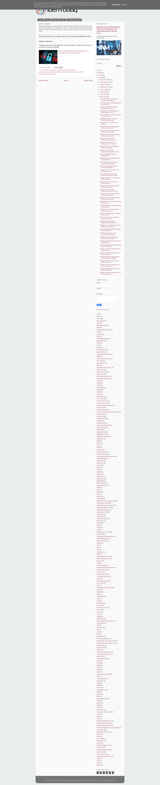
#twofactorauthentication (104, 712)
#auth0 (99, 347)
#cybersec (54, 70)
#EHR (98, 447)
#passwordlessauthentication (105, 621)
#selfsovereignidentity (103, 674)
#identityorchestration (103, 509)
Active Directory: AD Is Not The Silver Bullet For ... (109, 182)
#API (98, 336)
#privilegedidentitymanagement (106, 643)
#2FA (98, 316)
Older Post (88, 81)
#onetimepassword (102, 607)
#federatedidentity (102, 454)
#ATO (98, 343)
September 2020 (105, 87)
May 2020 (103, 97)
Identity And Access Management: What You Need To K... (110, 127)
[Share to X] (58, 67)
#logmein (99, 561)
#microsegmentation (103, 581)
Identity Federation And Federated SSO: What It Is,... (110, 178)
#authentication (101, 349)
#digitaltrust (100, 438)
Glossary (55, 20)
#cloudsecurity (101, 398)
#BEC (98, 365)
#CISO (99, 394)
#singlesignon (101, 689)
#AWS (98, 356)
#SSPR (99, 705)
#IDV (98, 525)
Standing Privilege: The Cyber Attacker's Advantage (108, 119)
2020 (100, 77)
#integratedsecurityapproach (105, 536)
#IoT (98, 545)
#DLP (98, 441)
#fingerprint (100, 463)
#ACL (98, 323)
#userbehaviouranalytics (104, 725)
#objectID (99, 592)
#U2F (98, 714)
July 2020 (103, 92)
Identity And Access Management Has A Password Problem (109, 257)
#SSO (98, 703)
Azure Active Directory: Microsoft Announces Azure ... (109, 218)
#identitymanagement (62, 72)
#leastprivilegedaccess (103, 556)
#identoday (100, 521)
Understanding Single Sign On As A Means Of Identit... (110, 269)
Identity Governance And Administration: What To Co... (109, 190)
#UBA (98, 716)
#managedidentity (102, 574)
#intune (99, 543)
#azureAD (99, 361)
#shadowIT (100, 681)
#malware (99, 572)
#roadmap (100, 656)
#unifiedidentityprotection (104, 721)
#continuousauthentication (104, 405)
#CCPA (99, 385)
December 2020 (105, 79)
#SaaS (99, 663)
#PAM (98, 616)
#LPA (98, 563)
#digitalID (99, 429)
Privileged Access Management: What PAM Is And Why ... (109, 237)
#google (99, 474)
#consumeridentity (102, 403)
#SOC (98, 696)
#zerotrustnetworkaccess (104, 756)
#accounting (100, 321)
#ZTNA (99, 765)
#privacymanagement (103, 638)
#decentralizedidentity (103, 425)
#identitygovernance (103, 503)
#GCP (98, 469)
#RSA (98, 661)
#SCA (98, 667)
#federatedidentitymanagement (106, 456)
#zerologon (100, 747)
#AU (98, 345)
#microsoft (100, 583)
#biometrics (100, 369)
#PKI (98, 634)
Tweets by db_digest (103, 59)
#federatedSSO (101, 458)
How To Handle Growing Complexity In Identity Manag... (110, 245)
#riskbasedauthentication (104, 652)
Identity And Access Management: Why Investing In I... (110, 253)
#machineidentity (102, 565)
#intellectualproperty (103, 538)
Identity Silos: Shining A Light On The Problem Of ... (109, 170)
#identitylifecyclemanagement (105, 505)
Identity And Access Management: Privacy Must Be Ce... (110, 265)
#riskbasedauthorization (104, 654)
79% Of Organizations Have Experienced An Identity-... (108, 233)
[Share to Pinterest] (62, 67)
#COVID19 (47, 70)
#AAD (98, 318)
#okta (98, 601)
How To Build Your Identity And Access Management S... (109, 162)
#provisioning (100, 645)
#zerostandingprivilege (103, 749)
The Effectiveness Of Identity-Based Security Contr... (110, 103)
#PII (98, 629)
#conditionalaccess (102, 401)
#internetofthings (101, 541)
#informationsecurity (45, 74)
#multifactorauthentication (104, 587)
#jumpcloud (100, 552)
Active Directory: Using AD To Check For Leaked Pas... (110, 115)
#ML (98, 585)
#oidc (98, 598)
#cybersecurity (61, 70)
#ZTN (98, 763)
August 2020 (104, 89)
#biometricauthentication (104, 367)
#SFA (98, 676)
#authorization (101, 352)
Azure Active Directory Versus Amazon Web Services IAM (108, 174)
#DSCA (99, 443)
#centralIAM (100, 387)
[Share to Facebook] (60, 67)
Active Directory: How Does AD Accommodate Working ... (109, 99)
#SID (98, 683)
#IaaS (98, 489)
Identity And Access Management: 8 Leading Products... (110, 273)
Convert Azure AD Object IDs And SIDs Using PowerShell (109, 131)
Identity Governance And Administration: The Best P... (109, 143)
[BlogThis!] (57, 67)
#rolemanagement (102, 658)
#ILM (98, 529)
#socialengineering (102, 698)
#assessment (100, 341)
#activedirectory (101, 325)
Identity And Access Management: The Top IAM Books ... (110, 186)
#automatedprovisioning (104, 354)
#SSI (98, 701)
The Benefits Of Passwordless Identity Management (108, 107)
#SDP (98, 672)
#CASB (99, 383)
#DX (98, 445)
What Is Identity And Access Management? (108, 154)
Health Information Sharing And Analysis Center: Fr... (109, 210)
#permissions (100, 623)
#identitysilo (100, 514)
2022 (100, 72)
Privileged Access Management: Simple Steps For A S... (109, 111)
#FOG (98, 467)
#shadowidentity (101, 678)
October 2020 (104, 84)
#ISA (98, 550)
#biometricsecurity (102, 372)
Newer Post (43, 81)
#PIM (98, 632)
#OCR (98, 594)
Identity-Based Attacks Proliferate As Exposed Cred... (110, 241)
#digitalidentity (101, 432)
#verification (100, 730)
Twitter (63, 20)
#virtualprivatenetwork (103, 732)
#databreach (100, 423)
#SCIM (99, 669)
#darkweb (99, 421)
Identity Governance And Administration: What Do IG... (109, 222)
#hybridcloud (100, 478)
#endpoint (99, 449)
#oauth (99, 589)
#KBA (98, 554)
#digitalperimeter (101, 434)
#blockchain (100, 374)
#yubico (99, 743)
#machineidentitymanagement (105, 567)
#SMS (98, 692)
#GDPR (99, 472)
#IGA (98, 527)
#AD (98, 327)
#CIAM (99, 392)
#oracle (99, 612)
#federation (100, 461)
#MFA (98, 578)
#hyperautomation (102, 485)
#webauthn (100, 741)
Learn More (116, 5)
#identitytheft (100, 516)
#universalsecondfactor (103, 723)
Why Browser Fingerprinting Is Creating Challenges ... (109, 166)
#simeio (99, 687)
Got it (124, 5)
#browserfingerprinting (103, 378)
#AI (98, 332)
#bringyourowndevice (103, 376)
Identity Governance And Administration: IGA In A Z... (108, 139)
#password (100, 618)
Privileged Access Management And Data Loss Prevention (110, 225)
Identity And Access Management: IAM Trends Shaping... (110, 198)
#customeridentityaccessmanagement (108, 412)
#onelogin (99, 605)
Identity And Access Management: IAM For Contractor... (110, 147)
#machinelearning (102, 569)
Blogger (112, 780)
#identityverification (102, 518)
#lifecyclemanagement (103, 558)
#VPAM (99, 734)
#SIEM (99, 685)
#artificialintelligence (102, 338)
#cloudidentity (101, 396)
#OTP (98, 614)
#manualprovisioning (103, 576)
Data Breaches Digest (74, 20)
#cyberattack (100, 414)
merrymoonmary (97, 780)
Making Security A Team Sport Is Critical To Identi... (109, 261)
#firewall (99, 465)
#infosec (53, 74)
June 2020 (103, 94)
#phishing (99, 627)
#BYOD (99, 381)
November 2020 (105, 82)
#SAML (99, 665)
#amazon (99, 334)
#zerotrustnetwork (102, 754)
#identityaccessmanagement (47, 72)
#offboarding (100, 596)
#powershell (100, 636)
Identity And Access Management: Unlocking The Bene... (110, 194)
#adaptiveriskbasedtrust (104, 329)
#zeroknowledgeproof (103, 745)
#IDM (81, 72)
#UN (98, 718)
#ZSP (98, 761)
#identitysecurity (74, 72)
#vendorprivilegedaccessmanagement (108, 727)
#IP (98, 547)
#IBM (98, 494)
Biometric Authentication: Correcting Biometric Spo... (110, 214)
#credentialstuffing (102, 410)
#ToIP (98, 707)
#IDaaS (99, 496)
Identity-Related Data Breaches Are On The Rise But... (110, 229)
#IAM (68, 70)
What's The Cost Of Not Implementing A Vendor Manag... (110, 151)
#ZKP (98, 758)
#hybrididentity (101, 483)
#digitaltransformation (103, 436)
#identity (72, 70)
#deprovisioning (101, 427)
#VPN (98, 736)
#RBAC (99, 649)
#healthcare (100, 476)
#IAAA (98, 487)
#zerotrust (100, 752)
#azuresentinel (101, 363)
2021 (100, 75)
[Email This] (55, 67)
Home (41, 20)
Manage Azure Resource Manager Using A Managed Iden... (110, 135)
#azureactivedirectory (103, 358)
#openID (99, 609)
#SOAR (99, 694)
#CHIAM (99, 389)
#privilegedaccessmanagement (106, 641)
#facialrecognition (102, 452)
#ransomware (101, 647)
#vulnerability (100, 738)
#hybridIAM (100, 481)
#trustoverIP (100, 709)
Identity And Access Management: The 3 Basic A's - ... (110, 158)
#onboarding (100, 603)
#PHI (98, 625)
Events (48, 20)
